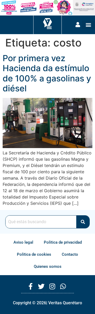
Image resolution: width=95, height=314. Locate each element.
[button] (88, 24)
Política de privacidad (63, 242)
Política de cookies (34, 254)
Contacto (70, 254)
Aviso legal (23, 242)
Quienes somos (47, 266)
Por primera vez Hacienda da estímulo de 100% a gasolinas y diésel (47, 73)
